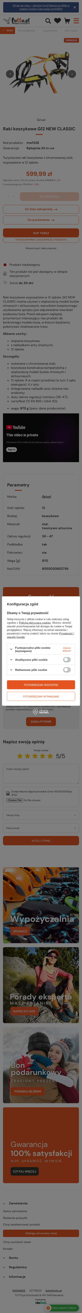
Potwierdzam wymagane (41, 696)
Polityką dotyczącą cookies (35, 622)
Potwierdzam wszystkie (41, 685)
